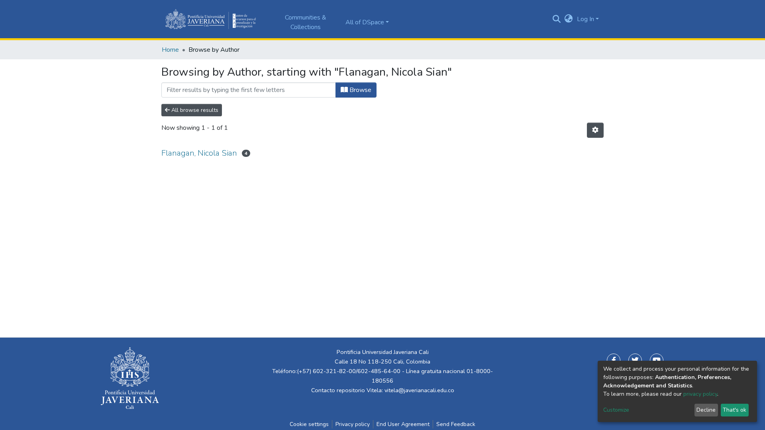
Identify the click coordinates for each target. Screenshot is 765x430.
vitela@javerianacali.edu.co (419, 390)
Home (170, 49)
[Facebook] (613, 360)
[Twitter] (635, 360)
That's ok (734, 410)
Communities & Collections (305, 22)
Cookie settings (309, 424)
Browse (359, 90)
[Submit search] (556, 19)
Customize (616, 410)
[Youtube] (656, 360)
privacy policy (700, 394)
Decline (706, 410)
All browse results (194, 110)
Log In (585, 19)
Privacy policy (352, 424)
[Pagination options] (595, 130)
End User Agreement (403, 424)
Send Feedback (455, 424)
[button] (568, 19)
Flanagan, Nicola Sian (199, 153)
